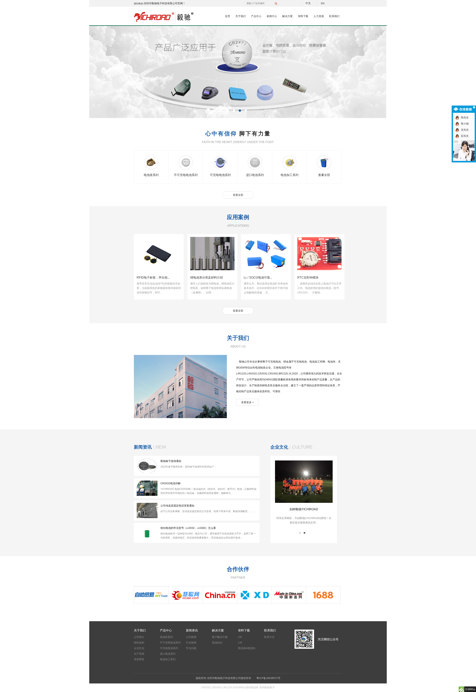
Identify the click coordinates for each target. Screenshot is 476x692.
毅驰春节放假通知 (170, 461)
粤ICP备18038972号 (268, 678)
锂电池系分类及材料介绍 (153, 277)
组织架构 (139, 642)
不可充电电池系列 (186, 175)
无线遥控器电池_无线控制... (315, 277)
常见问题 (191, 648)
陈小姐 (464, 123)
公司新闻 (191, 637)
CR (240, 637)
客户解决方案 (220, 637)
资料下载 (303, 16)
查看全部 (324, 175)
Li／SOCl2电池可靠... (204, 277)
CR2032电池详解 (170, 483)
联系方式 (269, 637)
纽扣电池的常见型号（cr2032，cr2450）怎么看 (188, 527)
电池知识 (217, 642)
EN (322, 3)
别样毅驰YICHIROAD (328, 509)
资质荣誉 (139, 659)
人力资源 (318, 16)
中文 (308, 3)
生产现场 (139, 653)
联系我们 (334, 16)
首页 (227, 16)
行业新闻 (191, 642)
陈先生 (464, 117)
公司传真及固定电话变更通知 (177, 505)
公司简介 (139, 637)
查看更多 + (247, 402)
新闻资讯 (192, 630)
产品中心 (256, 16)
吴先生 (464, 129)
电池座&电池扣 (246, 648)
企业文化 (139, 648)
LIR (240, 642)
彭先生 (464, 135)
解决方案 (287, 16)
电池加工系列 (289, 175)
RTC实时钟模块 (254, 277)
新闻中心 (272, 16)
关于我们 (240, 16)
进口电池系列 (255, 175)
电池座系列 (151, 175)
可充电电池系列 (220, 175)
